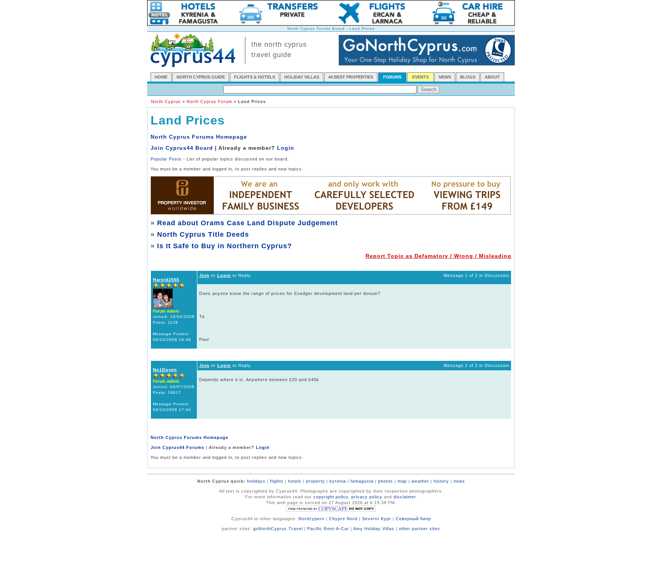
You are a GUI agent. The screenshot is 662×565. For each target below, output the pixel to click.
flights (276, 481)
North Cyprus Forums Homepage (199, 137)
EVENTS (420, 77)
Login (285, 148)
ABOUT (492, 77)
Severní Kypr (376, 518)
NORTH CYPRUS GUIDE (201, 77)
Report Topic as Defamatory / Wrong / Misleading (438, 256)
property (315, 481)
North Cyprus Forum (209, 101)
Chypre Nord (343, 518)
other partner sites (419, 528)
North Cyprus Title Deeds (203, 234)
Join (204, 275)
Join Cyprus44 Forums (177, 447)
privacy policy (366, 497)
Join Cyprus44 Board (182, 148)
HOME (161, 77)
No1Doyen (165, 369)
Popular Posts (166, 159)
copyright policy (330, 497)
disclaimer (404, 497)
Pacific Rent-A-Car (328, 528)
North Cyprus (166, 101)
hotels (295, 481)
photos (385, 481)
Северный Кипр (413, 518)
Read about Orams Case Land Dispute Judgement (247, 223)
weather (420, 481)
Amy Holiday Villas (373, 528)
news (459, 481)
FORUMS (392, 77)
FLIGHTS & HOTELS (254, 77)
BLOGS (467, 77)
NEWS (445, 77)
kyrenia (337, 481)
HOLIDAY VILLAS (301, 77)
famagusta (362, 481)
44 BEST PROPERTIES (350, 77)
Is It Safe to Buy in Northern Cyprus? (224, 246)
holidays (256, 481)
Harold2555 (166, 279)
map (402, 481)
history (441, 481)
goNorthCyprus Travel (278, 528)
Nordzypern (311, 518)
